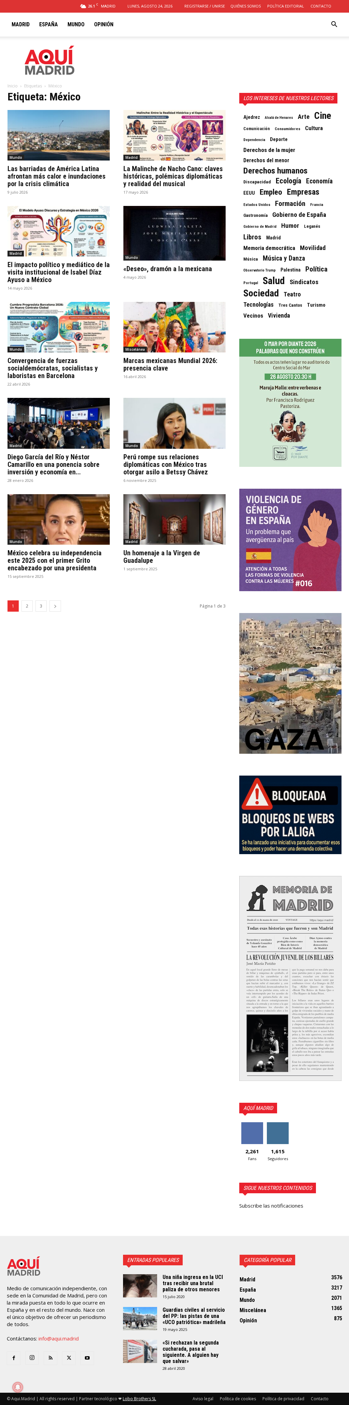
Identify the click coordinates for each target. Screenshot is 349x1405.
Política (316, 269)
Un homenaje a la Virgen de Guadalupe (161, 557)
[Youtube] (87, 1358)
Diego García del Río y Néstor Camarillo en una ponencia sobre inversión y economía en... (53, 464)
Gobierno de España (299, 214)
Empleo (271, 192)
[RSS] (50, 1358)
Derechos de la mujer (269, 150)
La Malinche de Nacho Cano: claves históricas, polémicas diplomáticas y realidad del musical (173, 176)
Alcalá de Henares (279, 117)
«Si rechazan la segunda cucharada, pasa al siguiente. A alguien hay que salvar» (191, 1351)
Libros (252, 237)
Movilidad (312, 248)
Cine (322, 115)
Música (250, 259)
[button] (334, 25)
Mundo (76, 24)
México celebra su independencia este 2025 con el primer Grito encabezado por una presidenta (54, 560)
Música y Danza (284, 258)
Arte (303, 116)
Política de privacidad (283, 1399)
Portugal (250, 283)
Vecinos (253, 315)
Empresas (303, 192)
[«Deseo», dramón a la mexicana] (174, 233)
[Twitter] (69, 1358)
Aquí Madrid (258, 1108)
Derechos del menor (266, 160)
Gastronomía (255, 215)
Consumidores (287, 128)
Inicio (12, 86)
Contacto (320, 6)
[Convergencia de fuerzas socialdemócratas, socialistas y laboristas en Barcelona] (58, 327)
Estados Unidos (256, 204)
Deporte (279, 139)
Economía (319, 181)
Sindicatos (304, 282)
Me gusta (252, 1124)
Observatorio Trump (259, 270)
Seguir (277, 1124)
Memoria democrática (269, 248)
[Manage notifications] (17, 1387)
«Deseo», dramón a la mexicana (167, 269)
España (48, 24)
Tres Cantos (290, 305)
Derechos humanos (275, 170)
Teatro (292, 294)
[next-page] (55, 606)
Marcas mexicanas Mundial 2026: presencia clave (170, 364)
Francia (316, 204)
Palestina (290, 270)
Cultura (314, 128)
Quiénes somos (245, 6)
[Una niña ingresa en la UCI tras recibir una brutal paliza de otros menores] (140, 1286)
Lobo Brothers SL (139, 1399)
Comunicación (256, 128)
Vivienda (279, 315)
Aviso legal (203, 1399)
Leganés (312, 226)
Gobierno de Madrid (259, 226)
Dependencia (254, 139)
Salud (274, 280)
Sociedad (261, 293)
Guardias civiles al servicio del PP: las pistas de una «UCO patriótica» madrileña (194, 1316)
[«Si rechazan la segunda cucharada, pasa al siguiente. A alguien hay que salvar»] (140, 1351)
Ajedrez (251, 117)
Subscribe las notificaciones (271, 1205)
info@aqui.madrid (59, 1338)
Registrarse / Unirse (204, 6)
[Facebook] (13, 1358)
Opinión (103, 24)
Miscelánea (135, 349)
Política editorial (285, 6)
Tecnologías (258, 304)
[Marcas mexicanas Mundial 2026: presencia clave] (174, 327)
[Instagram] (32, 1358)
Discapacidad (257, 181)
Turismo (316, 305)
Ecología (288, 181)
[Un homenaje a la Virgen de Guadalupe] (174, 519)
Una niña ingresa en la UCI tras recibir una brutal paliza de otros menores (193, 1283)
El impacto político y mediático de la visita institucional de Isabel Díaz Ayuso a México (58, 272)
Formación (290, 203)
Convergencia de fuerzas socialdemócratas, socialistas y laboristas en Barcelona (52, 368)
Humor (290, 225)
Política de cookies (238, 1399)
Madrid (21, 24)
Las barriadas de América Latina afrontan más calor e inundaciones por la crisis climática (56, 176)
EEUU (249, 193)
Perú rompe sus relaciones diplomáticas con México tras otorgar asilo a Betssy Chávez (165, 464)
